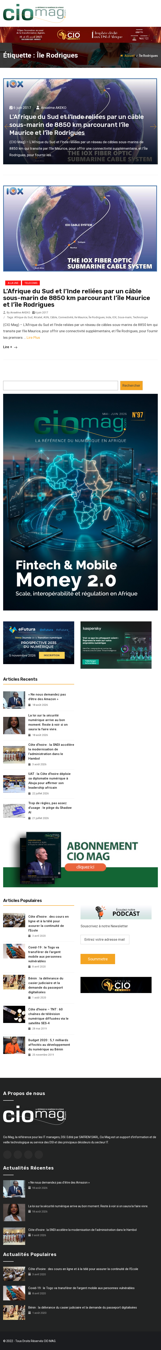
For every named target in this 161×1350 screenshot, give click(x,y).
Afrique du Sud (23, 317)
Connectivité (65, 317)
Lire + (8, 347)
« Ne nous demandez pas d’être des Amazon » (47, 697)
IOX (114, 317)
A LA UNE (13, 283)
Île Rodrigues (97, 317)
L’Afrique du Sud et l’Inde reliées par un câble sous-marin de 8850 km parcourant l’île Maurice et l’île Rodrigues (76, 297)
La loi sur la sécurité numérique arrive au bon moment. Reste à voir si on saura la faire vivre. (48, 722)
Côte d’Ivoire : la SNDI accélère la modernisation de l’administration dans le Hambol (51, 751)
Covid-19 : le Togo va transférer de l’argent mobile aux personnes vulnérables (44, 954)
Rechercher (131, 385)
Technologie (140, 317)
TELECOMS (31, 283)
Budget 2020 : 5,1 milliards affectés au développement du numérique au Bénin (49, 1044)
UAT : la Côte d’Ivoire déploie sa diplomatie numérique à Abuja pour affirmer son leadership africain (49, 781)
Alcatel (38, 317)
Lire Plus (33, 337)
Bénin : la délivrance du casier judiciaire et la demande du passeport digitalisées (45, 985)
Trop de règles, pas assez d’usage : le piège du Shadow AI (50, 807)
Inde (108, 317)
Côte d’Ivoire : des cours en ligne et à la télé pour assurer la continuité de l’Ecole (48, 923)
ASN (46, 317)
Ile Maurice (80, 317)
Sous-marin (125, 317)
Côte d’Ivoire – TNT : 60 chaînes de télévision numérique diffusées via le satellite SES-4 (48, 1016)
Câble (53, 317)
